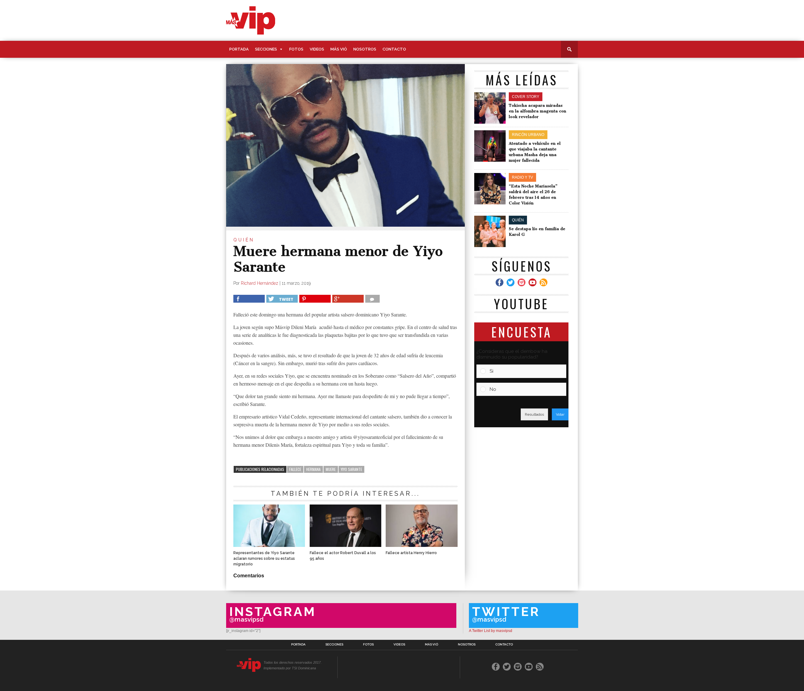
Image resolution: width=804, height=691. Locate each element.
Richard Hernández (259, 283)
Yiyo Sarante (351, 469)
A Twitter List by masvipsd (490, 631)
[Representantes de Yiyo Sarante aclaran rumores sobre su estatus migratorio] (269, 545)
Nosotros (364, 49)
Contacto (394, 49)
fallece (295, 469)
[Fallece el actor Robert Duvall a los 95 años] (345, 545)
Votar (560, 414)
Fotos (296, 49)
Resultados (534, 414)
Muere (331, 469)
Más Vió (338, 49)
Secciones (266, 49)
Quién (243, 239)
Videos (317, 49)
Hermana (313, 469)
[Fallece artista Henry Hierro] (421, 545)
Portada (239, 49)
